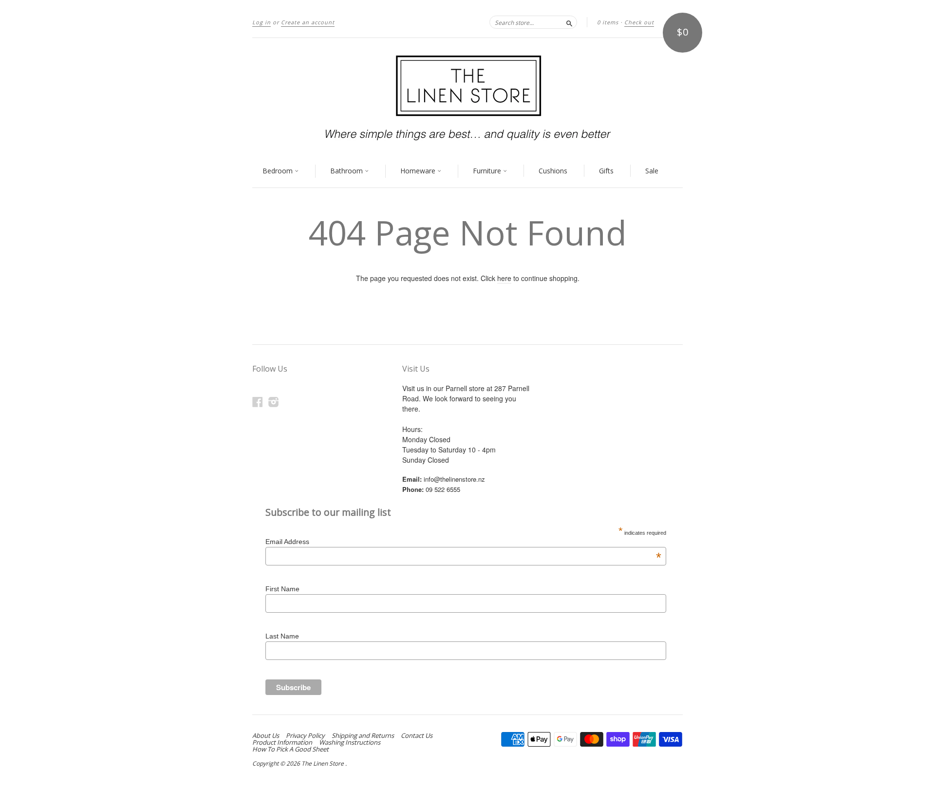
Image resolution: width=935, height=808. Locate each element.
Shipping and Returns (363, 735)
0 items (607, 22)
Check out (639, 22)
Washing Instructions (349, 742)
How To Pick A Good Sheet (290, 749)
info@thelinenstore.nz (454, 479)
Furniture (488, 170)
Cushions (553, 170)
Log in (261, 22)
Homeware (418, 170)
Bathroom (347, 170)
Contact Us (416, 735)
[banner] (467, 96)
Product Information (282, 742)
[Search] (569, 22)
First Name (282, 589)
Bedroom (278, 170)
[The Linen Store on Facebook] (257, 401)
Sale (651, 170)
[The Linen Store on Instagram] (273, 401)
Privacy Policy (305, 735)
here (504, 278)
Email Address (463, 541)
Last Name (282, 636)
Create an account (308, 22)
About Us (265, 735)
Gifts (606, 170)
